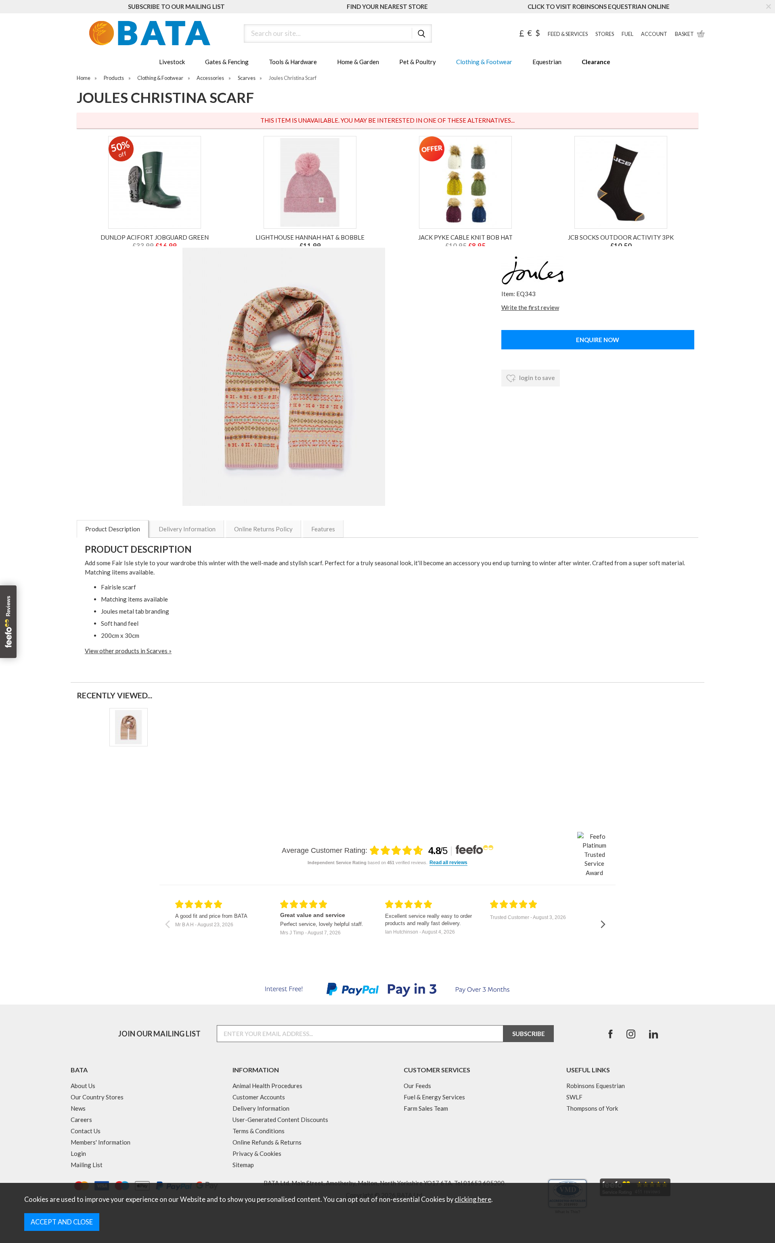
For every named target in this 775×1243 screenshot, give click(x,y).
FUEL (627, 34)
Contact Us (86, 1130)
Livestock (172, 61)
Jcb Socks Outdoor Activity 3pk (621, 237)
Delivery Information (187, 529)
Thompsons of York (592, 1108)
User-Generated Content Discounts (280, 1119)
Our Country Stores (97, 1097)
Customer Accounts (258, 1097)
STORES (604, 34)
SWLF (574, 1097)
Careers (81, 1119)
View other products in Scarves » (128, 650)
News (78, 1108)
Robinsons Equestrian (595, 1085)
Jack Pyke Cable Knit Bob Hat (465, 237)
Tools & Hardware (293, 61)
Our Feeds (417, 1085)
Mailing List (87, 1164)
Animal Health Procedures (267, 1085)
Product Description (112, 529)
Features (323, 529)
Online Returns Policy (263, 529)
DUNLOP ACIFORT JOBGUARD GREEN (155, 237)
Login (78, 1153)
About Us (83, 1085)
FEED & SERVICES (568, 34)
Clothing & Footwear (484, 61)
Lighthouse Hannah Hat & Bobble (310, 237)
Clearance (596, 61)
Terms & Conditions (258, 1130)
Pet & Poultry (417, 61)
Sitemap (243, 1164)
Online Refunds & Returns (267, 1142)
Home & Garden (358, 61)
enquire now (597, 339)
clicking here (473, 1199)
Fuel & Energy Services (434, 1097)
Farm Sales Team (426, 1108)
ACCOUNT (654, 34)
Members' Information (100, 1142)
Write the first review (530, 307)
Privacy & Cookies (256, 1153)
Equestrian (546, 61)
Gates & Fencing (227, 61)
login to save (536, 377)
